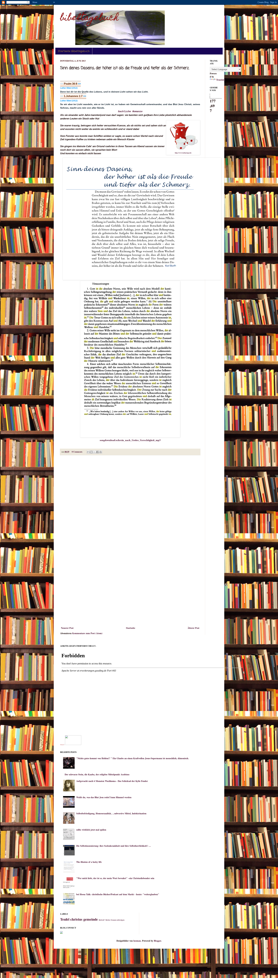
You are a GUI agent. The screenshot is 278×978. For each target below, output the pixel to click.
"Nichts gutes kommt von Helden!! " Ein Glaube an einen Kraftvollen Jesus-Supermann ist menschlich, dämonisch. (132, 758)
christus (76, 919)
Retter (108, 920)
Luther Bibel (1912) (69, 88)
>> (79, 83)
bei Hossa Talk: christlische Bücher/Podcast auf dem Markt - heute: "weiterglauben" (117, 894)
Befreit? (102, 920)
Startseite (130, 628)
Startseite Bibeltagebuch (74, 51)
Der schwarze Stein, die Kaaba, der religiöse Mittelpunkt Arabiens (97, 774)
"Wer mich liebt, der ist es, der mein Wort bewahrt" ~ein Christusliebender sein (115, 878)
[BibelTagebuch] (73, 744)
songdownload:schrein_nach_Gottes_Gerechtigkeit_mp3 (130, 440)
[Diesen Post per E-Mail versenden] (88, 452)
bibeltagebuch (89, 18)
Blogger (157, 940)
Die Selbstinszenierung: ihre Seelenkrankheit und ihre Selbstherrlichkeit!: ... (113, 845)
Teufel (64, 919)
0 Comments (77, 451)
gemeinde (90, 919)
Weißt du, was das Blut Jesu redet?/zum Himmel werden (103, 797)
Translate (220, 79)
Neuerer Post (67, 628)
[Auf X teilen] (94, 452)
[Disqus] (130, 499)
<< (61, 83)
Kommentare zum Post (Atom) (87, 633)
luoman (137, 940)
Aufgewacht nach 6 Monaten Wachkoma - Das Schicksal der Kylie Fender (112, 781)
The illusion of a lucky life (89, 862)
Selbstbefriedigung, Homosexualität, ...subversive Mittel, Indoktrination (111, 813)
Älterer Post (193, 628)
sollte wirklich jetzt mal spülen (91, 829)
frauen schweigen (117, 920)
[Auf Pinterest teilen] (100, 452)
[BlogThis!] (91, 452)
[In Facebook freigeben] (97, 452)
